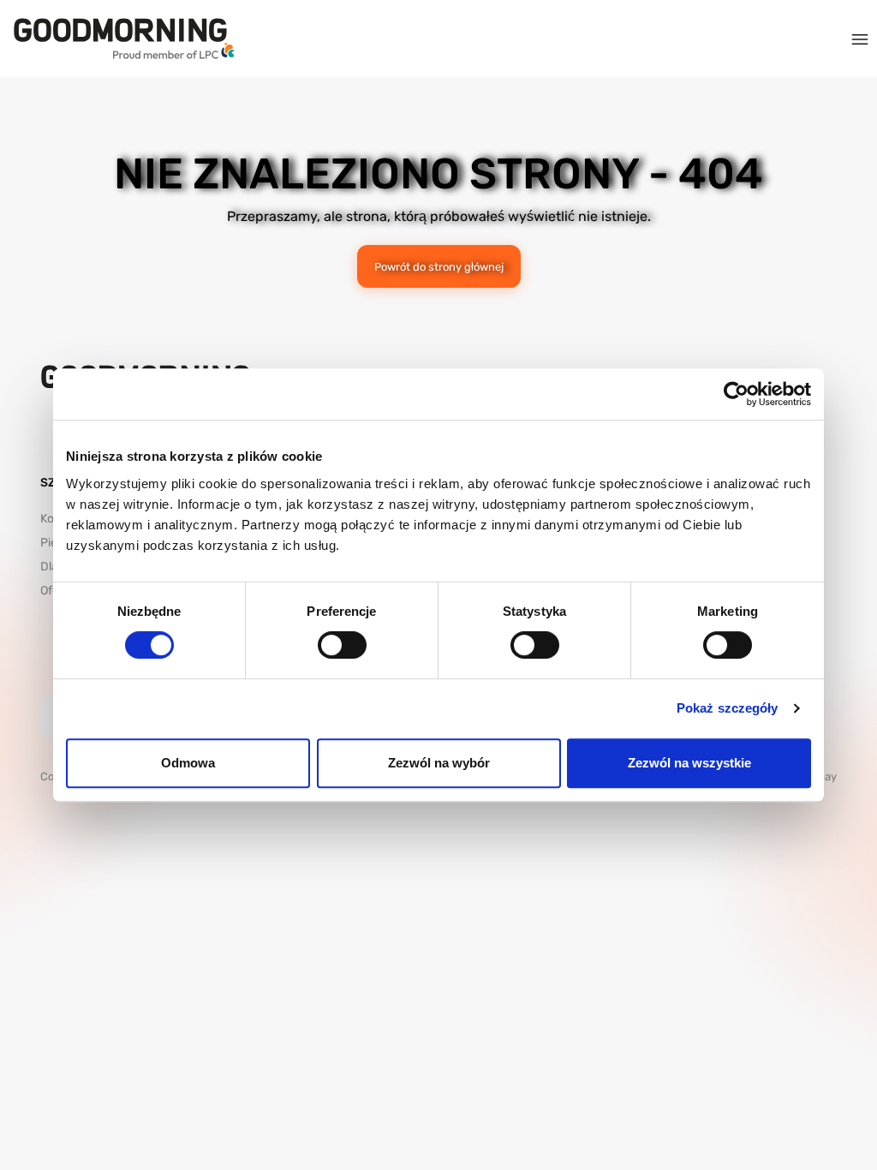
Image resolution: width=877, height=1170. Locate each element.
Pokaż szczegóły (728, 708)
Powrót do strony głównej (439, 266)
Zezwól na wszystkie (689, 762)
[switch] (342, 645)
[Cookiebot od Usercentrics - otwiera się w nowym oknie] (736, 394)
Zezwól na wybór (439, 762)
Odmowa (188, 762)
